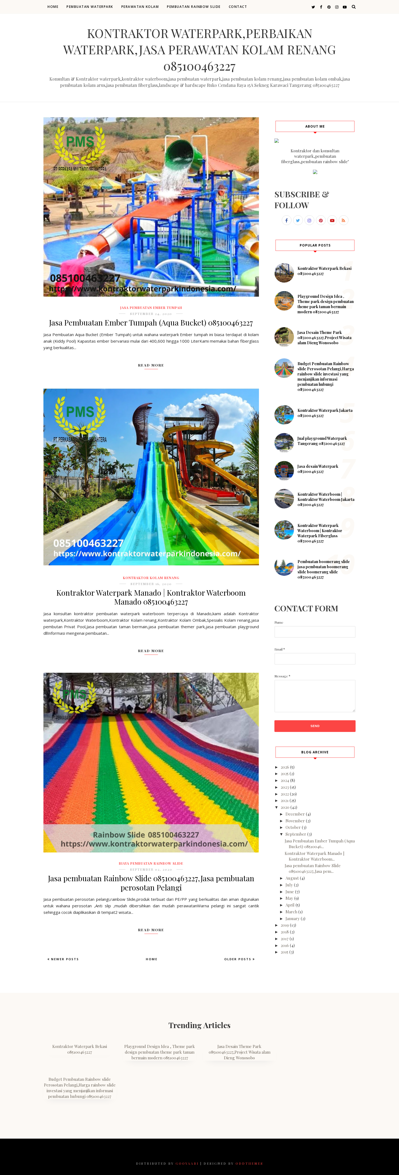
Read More (151, 365)
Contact (238, 6)
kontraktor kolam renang (151, 578)
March (291, 911)
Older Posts (238, 959)
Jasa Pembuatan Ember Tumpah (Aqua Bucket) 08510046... (320, 843)
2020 (285, 807)
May (289, 898)
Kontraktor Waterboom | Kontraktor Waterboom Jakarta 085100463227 (325, 499)
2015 (284, 952)
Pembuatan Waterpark (89, 6)
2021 (285, 800)
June (290, 891)
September (296, 834)
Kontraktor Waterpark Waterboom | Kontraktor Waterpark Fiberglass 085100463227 (319, 533)
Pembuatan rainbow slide (194, 6)
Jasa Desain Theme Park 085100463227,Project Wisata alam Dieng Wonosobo (324, 337)
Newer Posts (64, 959)
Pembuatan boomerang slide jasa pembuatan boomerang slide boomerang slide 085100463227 (323, 569)
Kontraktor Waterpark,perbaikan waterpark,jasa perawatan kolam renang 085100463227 (199, 49)
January (293, 918)
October (293, 827)
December (295, 814)
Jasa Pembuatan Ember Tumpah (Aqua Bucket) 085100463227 (151, 322)
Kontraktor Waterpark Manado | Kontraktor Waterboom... (314, 856)
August (292, 878)
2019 (285, 925)
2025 (285, 773)
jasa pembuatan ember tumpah (151, 307)
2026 (285, 767)
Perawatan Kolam (140, 6)
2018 (285, 931)
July (289, 884)
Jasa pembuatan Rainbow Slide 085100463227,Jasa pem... (313, 868)
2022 (285, 794)
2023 (285, 787)
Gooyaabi (187, 1163)
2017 (285, 938)
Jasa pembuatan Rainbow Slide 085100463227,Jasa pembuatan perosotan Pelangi (151, 882)
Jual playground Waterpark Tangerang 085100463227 (322, 441)
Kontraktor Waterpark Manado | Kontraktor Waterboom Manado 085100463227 (151, 597)
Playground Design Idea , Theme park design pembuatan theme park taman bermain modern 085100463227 (325, 304)
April (290, 905)
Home (52, 6)
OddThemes (249, 1163)
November (295, 820)
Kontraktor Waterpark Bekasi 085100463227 (79, 1049)
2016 (285, 945)
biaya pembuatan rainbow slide (151, 863)
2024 (285, 780)
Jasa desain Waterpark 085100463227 (317, 469)
